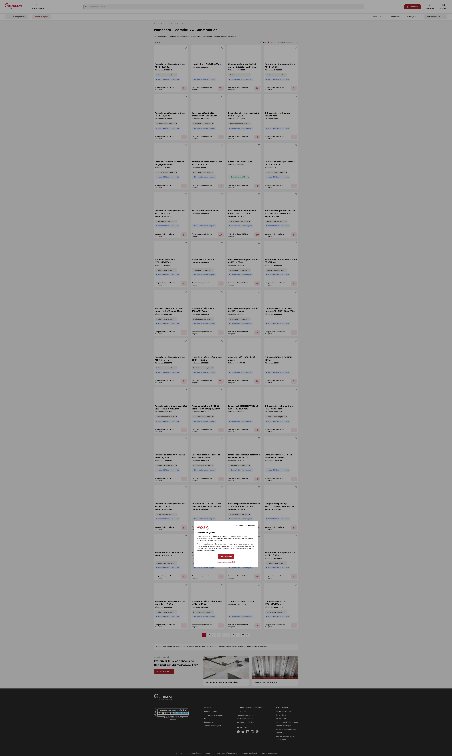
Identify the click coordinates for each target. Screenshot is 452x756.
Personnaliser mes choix (226, 562)
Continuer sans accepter (245, 525)
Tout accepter (226, 556)
